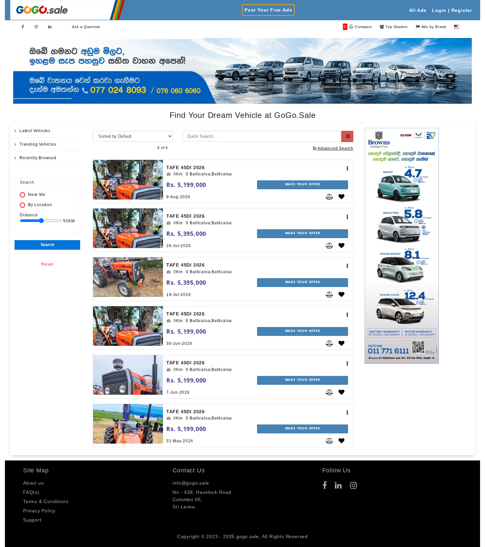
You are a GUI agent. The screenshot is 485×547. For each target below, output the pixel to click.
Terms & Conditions (45, 501)
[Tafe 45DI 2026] (128, 180)
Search (47, 244)
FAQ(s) (31, 492)
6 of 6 (162, 148)
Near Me (37, 194)
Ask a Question (86, 27)
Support (32, 520)
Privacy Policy (39, 510)
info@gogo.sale (191, 483)
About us (33, 483)
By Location (40, 204)
